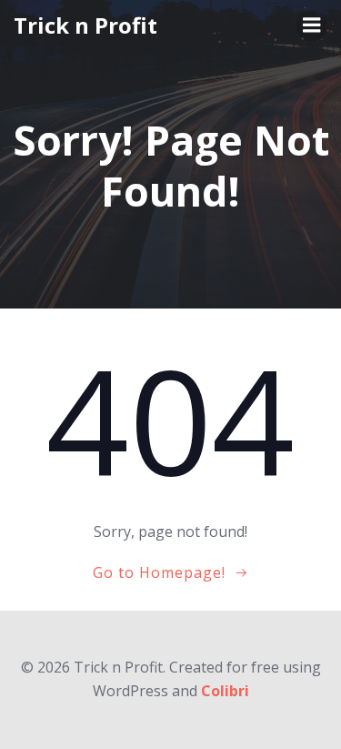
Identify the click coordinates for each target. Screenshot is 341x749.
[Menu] (311, 25)
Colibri (225, 691)
